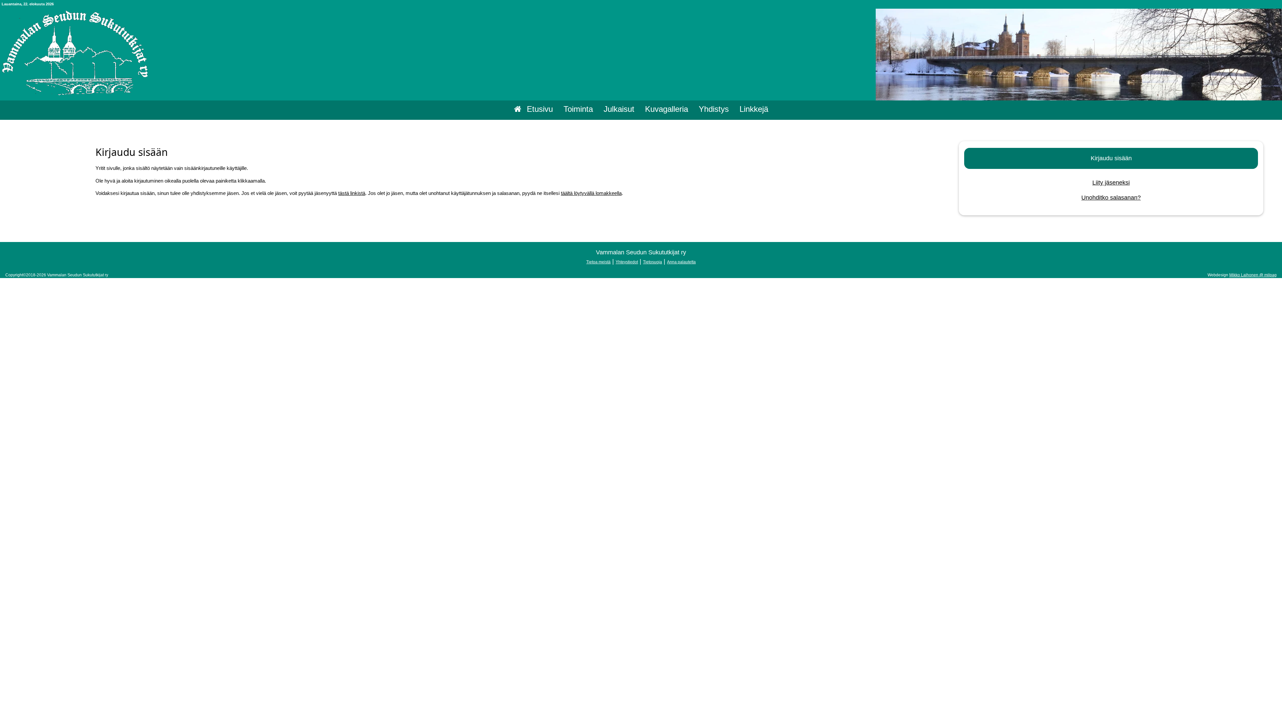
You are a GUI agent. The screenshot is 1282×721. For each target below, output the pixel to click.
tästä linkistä (351, 193)
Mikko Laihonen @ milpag (1253, 275)
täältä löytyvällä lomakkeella (591, 193)
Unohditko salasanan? (1111, 197)
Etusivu (540, 108)
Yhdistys (714, 108)
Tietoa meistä (598, 262)
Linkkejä (753, 108)
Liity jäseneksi (1111, 182)
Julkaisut (619, 108)
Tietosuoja (652, 262)
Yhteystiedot (627, 262)
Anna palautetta (681, 262)
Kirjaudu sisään (1111, 158)
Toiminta (578, 108)
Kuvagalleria (666, 108)
